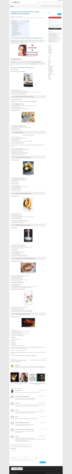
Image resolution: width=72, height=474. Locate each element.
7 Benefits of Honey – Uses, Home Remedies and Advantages (25, 258)
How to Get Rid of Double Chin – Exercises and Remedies (25, 96)
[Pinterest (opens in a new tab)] (60, 0)
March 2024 (49, 51)
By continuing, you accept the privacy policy (54, 27)
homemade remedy (27, 355)
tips (36, 355)
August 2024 (49, 50)
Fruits (49, 63)
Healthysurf (13, 16)
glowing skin (13, 355)
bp (48, 59)
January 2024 (50, 53)
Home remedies (24, 17)
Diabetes (49, 60)
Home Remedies (17, 355)
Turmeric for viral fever (19, 132)
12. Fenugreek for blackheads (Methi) (17, 33)
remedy (35, 355)
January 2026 (50, 46)
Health (20, 17)
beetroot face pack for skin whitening (22, 396)
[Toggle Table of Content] (27, 21)
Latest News (49, 73)
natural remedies (32, 355)
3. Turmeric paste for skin (15, 26)
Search (49, 12)
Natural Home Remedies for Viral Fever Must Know (19, 382)
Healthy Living (50, 67)
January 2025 (50, 48)
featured (49, 62)
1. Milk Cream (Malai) (15, 24)
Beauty (49, 58)
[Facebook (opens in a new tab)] (59, 0)
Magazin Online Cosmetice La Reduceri (22, 422)
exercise (49, 61)
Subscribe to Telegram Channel (55, 17)
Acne (17, 17)
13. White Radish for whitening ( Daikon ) (17, 34)
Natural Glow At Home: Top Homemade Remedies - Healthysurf (22, 444)
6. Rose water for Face (15, 28)
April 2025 (49, 47)
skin (36, 17)
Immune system (50, 72)
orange (16, 103)
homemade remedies (22, 355)
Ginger (49, 64)
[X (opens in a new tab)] (58, 0)
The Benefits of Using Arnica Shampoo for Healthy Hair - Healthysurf (22, 446)
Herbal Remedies (50, 69)
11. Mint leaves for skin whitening (16, 32)
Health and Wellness (50, 66)
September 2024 (50, 49)
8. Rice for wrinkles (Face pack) (16, 30)
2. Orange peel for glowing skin (16, 25)
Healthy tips (13, 17)
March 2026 (49, 45)
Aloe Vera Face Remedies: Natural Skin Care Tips (37, 383)
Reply (45, 390)
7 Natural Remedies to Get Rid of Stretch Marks (23, 157)
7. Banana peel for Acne (15, 29)
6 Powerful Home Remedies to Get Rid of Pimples (23, 193)
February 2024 (50, 52)
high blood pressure (50, 70)
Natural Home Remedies (31, 17)
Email (49, 23)
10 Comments (41, 17)
